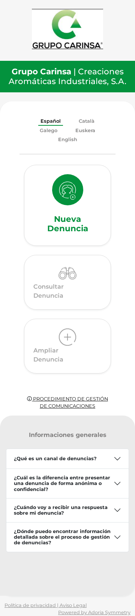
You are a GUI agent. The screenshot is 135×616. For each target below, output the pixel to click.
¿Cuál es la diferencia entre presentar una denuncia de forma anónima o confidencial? (62, 483)
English (67, 139)
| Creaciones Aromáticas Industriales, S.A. (67, 76)
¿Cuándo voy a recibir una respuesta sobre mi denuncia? (61, 510)
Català (86, 121)
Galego (48, 130)
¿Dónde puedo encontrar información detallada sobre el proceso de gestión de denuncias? (62, 537)
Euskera (85, 130)
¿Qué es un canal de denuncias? (55, 458)
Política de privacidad (30, 605)
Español (50, 121)
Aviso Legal (73, 605)
